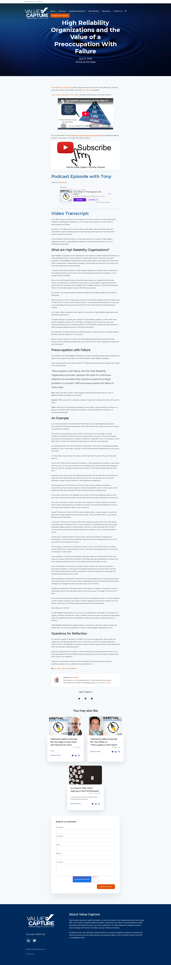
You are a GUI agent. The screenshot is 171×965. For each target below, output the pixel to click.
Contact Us (40, 1)
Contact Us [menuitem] (117, 11)
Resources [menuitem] (106, 11)
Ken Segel (74, 677)
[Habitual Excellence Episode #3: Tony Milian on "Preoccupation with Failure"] (105, 726)
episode (64, 182)
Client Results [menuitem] (93, 11)
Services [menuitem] (62, 11)
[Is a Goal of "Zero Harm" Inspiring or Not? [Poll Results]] (85, 775)
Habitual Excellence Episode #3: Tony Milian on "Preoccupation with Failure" (103, 742)
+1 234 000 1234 (29, 1)
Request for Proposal (60, 16)
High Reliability (71, 668)
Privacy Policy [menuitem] (30, 954)
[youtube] (34, 940)
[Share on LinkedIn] (85, 698)
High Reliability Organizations (61, 87)
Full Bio (108, 683)
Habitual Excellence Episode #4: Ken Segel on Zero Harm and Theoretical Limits (63, 742)
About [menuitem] (52, 11)
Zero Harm (85, 90)
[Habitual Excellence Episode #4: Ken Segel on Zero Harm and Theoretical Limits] (65, 726)
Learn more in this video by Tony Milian (65, 95)
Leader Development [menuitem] (77, 11)
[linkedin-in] (28, 940)
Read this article (55, 755)
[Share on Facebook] (91, 698)
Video (63, 668)
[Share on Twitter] (79, 698)
